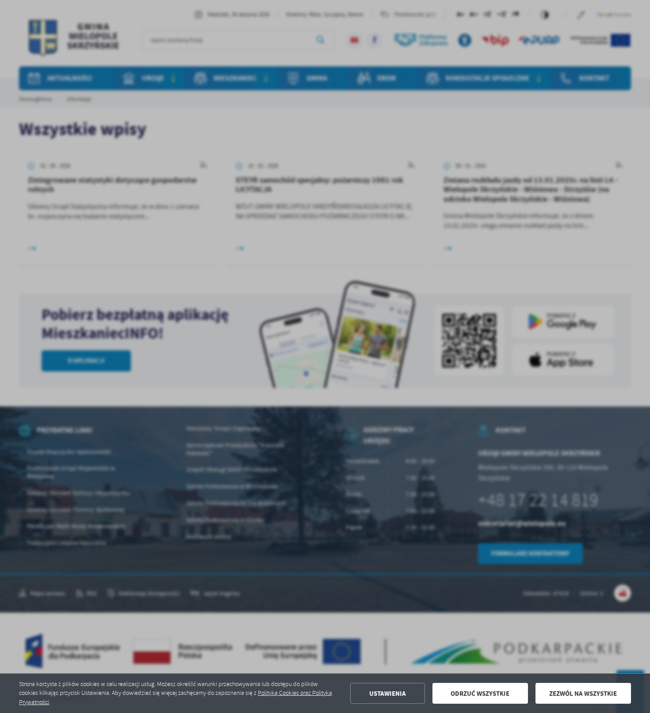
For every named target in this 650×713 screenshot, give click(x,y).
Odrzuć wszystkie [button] (480, 693)
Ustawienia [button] (387, 693)
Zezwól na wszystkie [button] (583, 693)
